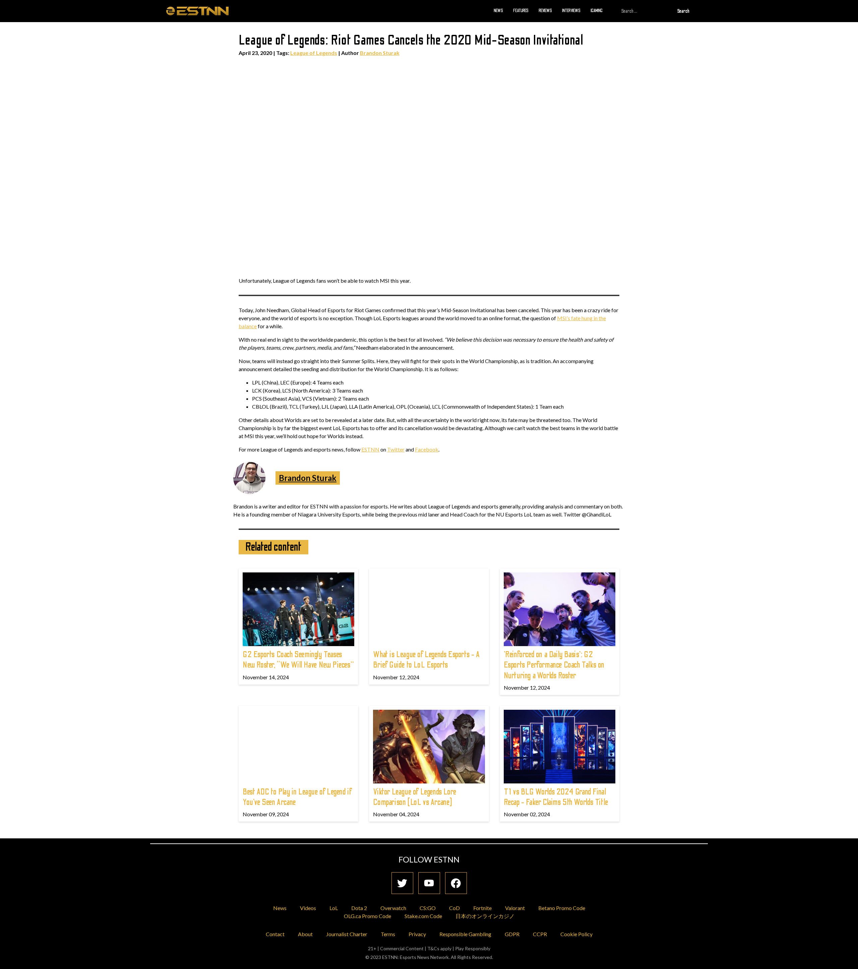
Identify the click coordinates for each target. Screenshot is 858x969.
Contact (275, 934)
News (498, 10)
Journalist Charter (346, 934)
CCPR (540, 934)
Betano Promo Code (561, 908)
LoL (333, 908)
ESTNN (370, 449)
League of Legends (313, 53)
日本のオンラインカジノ (484, 916)
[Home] (197, 11)
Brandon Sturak (380, 53)
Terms (388, 934)
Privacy (417, 934)
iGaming (597, 10)
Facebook (426, 449)
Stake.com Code (423, 916)
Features (521, 10)
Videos (308, 908)
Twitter (396, 449)
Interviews (571, 10)
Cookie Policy (576, 934)
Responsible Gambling (465, 934)
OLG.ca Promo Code (367, 916)
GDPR (512, 934)
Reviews (545, 10)
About (305, 934)
